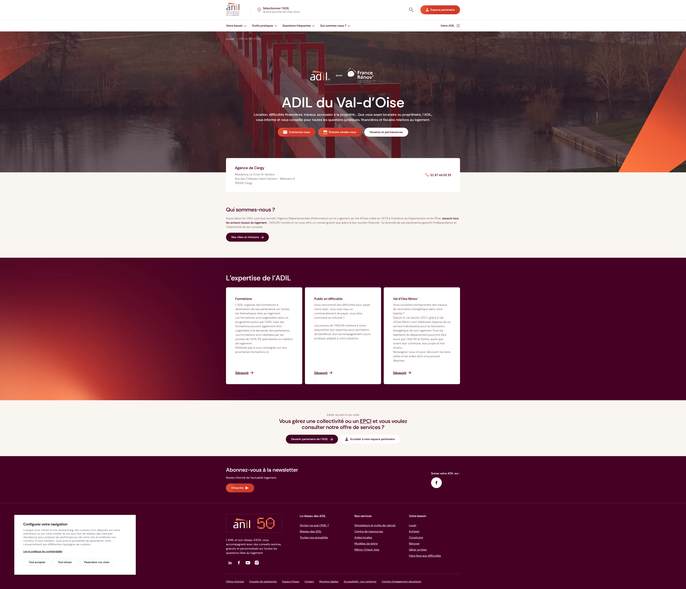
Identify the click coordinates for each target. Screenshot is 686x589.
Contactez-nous (299, 132)
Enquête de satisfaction (263, 581)
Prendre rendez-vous (342, 132)
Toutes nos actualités (314, 537)
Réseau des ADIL (311, 531)
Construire (416, 537)
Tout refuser (65, 562)
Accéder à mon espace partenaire (372, 439)
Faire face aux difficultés (425, 556)
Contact (309, 581)
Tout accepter (37, 562)
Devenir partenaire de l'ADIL (309, 439)
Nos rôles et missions (245, 237)
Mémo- (366, 549)
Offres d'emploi (235, 581)
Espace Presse (290, 581)
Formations (243, 299)
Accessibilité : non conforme (360, 581)
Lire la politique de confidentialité (42, 551)
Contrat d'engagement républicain (401, 581)
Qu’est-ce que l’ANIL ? (314, 525)
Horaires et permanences (386, 132)
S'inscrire (237, 488)
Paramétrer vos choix (96, 562)
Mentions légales (328, 581)
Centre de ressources (368, 531)
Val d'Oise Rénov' (405, 299)
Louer (412, 525)
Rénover (414, 543)
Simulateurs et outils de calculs (375, 525)
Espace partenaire (443, 10)
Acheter (414, 531)
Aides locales (363, 537)
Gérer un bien (418, 549)
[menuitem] (236, 25)
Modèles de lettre (366, 543)
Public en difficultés (328, 299)
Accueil (230, 38)
